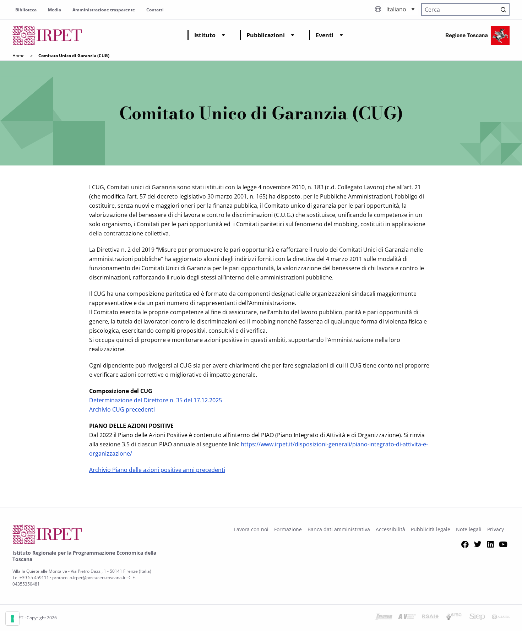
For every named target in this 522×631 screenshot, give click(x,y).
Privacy (495, 529)
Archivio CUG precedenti (122, 409)
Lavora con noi (251, 529)
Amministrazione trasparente (103, 10)
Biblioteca (26, 10)
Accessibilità (390, 529)
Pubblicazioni (265, 35)
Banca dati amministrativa (339, 529)
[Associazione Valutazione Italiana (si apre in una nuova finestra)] (407, 618)
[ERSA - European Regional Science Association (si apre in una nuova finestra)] (454, 618)
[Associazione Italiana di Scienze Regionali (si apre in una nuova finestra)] (501, 618)
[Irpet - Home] (47, 35)
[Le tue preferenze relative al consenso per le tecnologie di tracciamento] (12, 618)
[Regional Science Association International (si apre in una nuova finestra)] (430, 618)
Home (18, 56)
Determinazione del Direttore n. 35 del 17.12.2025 (155, 400)
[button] (400, 9)
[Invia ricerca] (503, 9)
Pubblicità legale (430, 529)
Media (54, 10)
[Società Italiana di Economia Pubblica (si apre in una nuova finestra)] (477, 618)
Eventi (324, 35)
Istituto (205, 35)
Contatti (155, 10)
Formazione (288, 529)
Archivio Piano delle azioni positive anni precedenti (157, 470)
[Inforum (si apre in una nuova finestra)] (383, 618)
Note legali (469, 529)
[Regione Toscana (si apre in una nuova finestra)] (478, 35)
